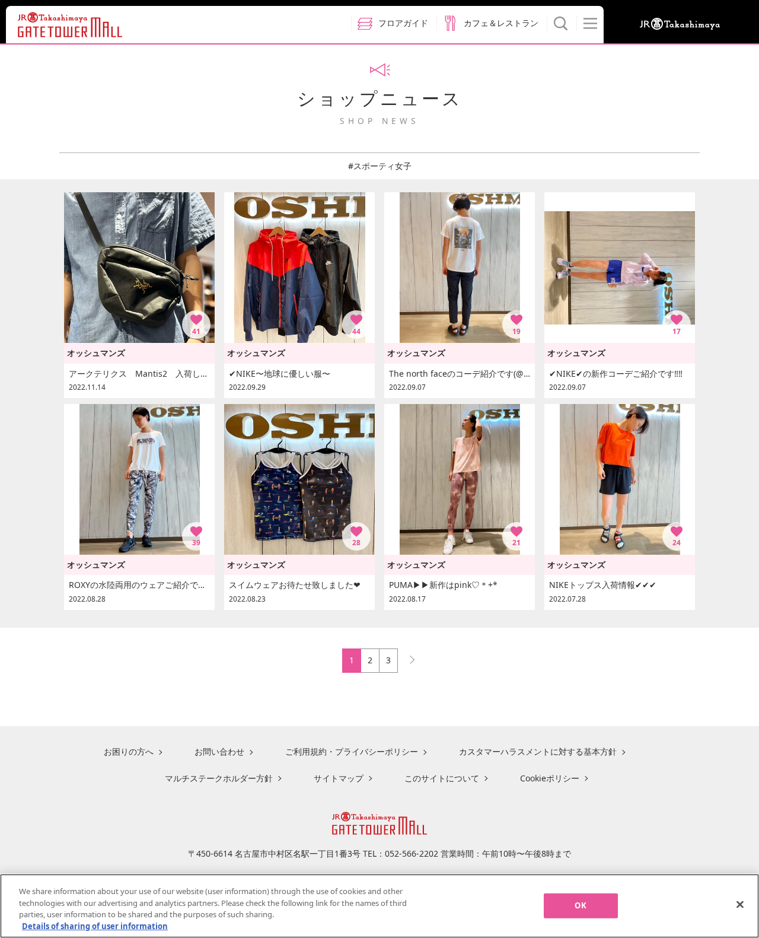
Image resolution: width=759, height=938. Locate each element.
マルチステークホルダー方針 (219, 778)
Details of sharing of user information (95, 925)
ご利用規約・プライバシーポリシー (351, 751)
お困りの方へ (129, 751)
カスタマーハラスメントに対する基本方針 (538, 751)
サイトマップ (338, 778)
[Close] (740, 904)
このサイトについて (441, 778)
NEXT (406, 657)
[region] (379, 906)
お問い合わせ (219, 751)
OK (580, 905)
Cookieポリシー (549, 778)
